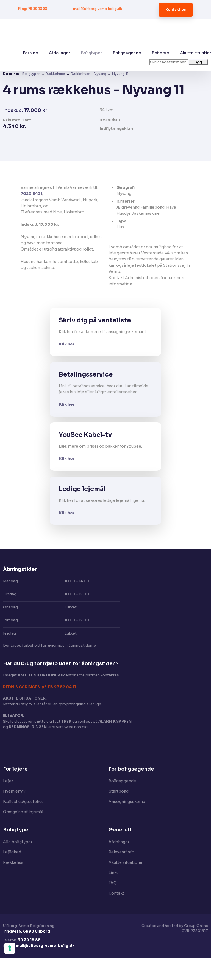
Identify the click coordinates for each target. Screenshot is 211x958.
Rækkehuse (56, 74)
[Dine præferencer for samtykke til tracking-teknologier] (9, 948)
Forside (30, 52)
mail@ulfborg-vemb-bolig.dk (45, 945)
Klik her (66, 344)
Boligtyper (91, 52)
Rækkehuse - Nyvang (89, 74)
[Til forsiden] (112, 34)
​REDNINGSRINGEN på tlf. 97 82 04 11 (39, 686)
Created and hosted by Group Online (174, 925)
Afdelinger (59, 52)
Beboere (160, 52)
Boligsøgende (127, 52)
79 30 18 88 (29, 940)
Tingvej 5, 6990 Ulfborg (26, 931)
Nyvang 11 (120, 74)
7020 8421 (31, 193)
